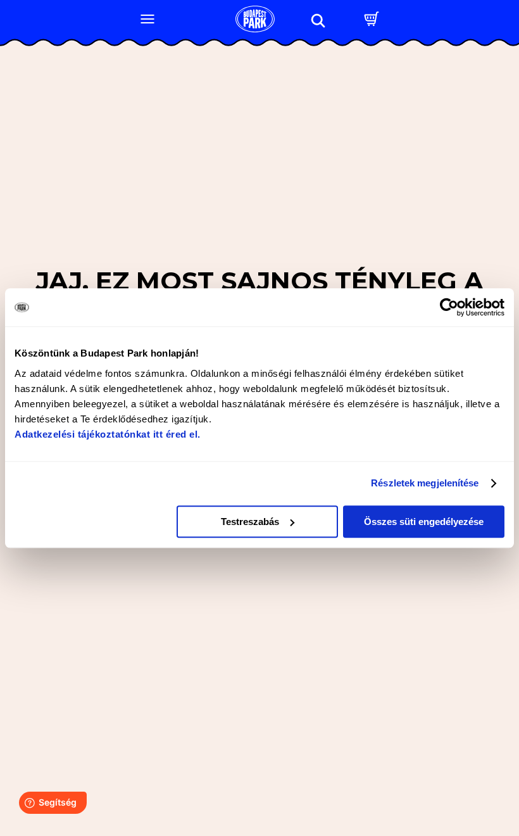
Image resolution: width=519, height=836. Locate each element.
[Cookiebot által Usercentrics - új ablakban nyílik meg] (449, 307)
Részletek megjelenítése (424, 483)
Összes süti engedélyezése (424, 521)
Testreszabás (250, 521)
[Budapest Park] (255, 20)
